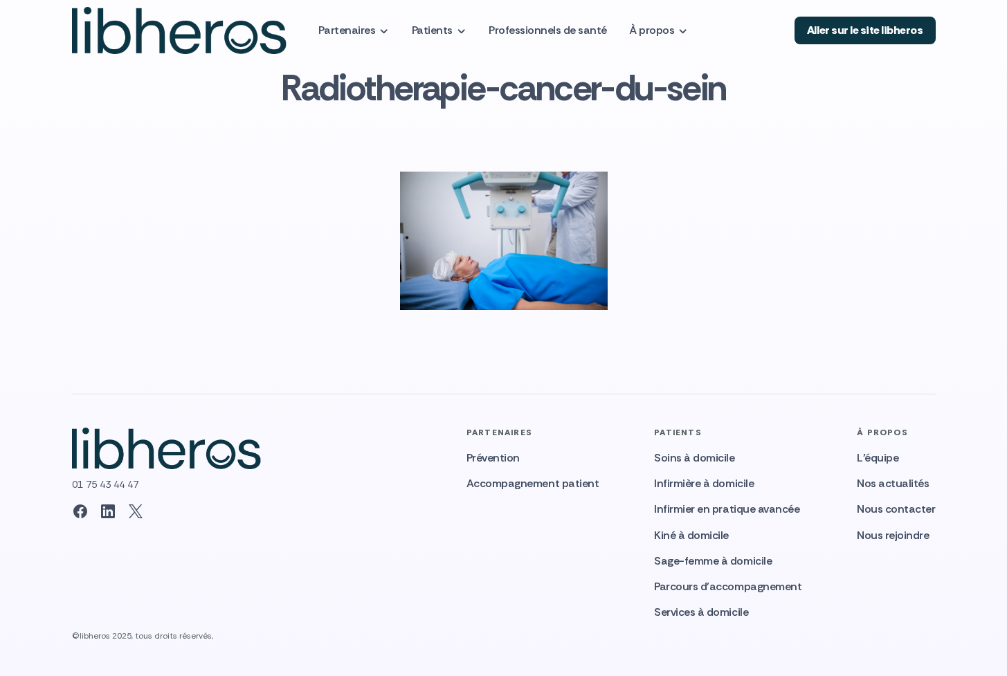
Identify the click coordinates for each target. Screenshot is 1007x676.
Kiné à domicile (691, 535)
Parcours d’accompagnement (727, 586)
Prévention (493, 457)
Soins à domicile (694, 457)
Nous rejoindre (893, 535)
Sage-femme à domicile (713, 561)
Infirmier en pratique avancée (726, 509)
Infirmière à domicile (704, 483)
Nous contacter (896, 509)
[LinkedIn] (108, 511)
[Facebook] (80, 511)
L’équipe (877, 457)
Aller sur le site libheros (865, 30)
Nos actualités (893, 483)
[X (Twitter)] (135, 511)
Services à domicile (701, 612)
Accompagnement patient (532, 483)
